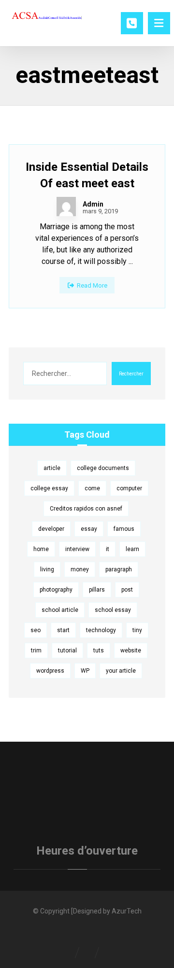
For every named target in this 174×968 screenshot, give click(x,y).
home (41, 549)
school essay (113, 610)
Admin (93, 204)
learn (132, 549)
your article (121, 670)
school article (60, 610)
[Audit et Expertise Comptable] (47, 17)
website (130, 650)
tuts (98, 650)
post (127, 589)
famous (124, 528)
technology (101, 630)
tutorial (67, 650)
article (52, 468)
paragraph (118, 569)
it (107, 549)
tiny (137, 630)
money (80, 569)
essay (89, 528)
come (92, 488)
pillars (97, 589)
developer (51, 528)
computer (129, 488)
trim (36, 650)
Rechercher (131, 373)
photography (56, 589)
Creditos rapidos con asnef (86, 508)
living (47, 569)
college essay (49, 488)
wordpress (50, 670)
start (63, 630)
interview (77, 549)
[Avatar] (66, 206)
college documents (103, 468)
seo (35, 630)
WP (85, 670)
